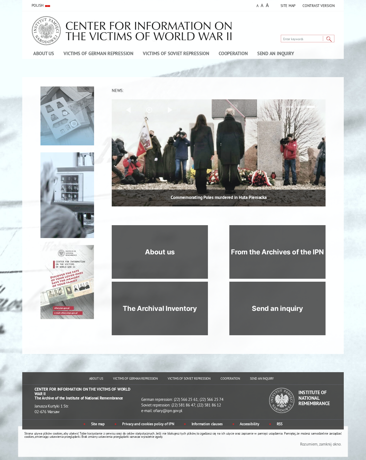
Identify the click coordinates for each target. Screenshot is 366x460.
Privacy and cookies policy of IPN (148, 424)
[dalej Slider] (170, 110)
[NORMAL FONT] (257, 6)
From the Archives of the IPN (277, 252)
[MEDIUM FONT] (262, 6)
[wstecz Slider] (128, 110)
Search (329, 39)
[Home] (144, 34)
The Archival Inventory (160, 308)
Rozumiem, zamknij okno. (320, 444)
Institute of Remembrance (314, 398)
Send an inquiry (277, 308)
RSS (279, 424)
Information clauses (207, 424)
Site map (98, 424)
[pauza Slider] (149, 110)
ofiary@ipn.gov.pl (167, 411)
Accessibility (249, 424)
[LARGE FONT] (267, 6)
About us (160, 252)
